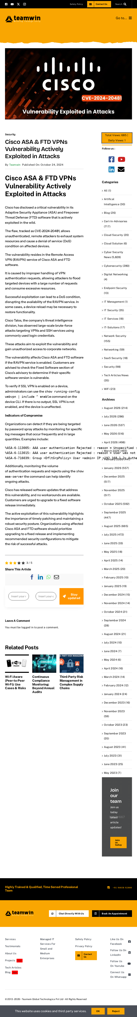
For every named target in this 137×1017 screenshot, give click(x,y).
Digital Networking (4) (116, 277)
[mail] (121, 169)
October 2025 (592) (116, 503)
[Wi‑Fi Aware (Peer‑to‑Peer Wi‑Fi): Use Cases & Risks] (17, 656)
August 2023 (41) (115, 747)
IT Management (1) (116, 301)
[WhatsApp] (48, 579)
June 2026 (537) (114, 425)
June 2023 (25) (113, 764)
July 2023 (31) (113, 755)
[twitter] (18, 4)
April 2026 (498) (114, 442)
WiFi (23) (109, 389)
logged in (27, 627)
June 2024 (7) (112, 651)
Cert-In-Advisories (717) (115, 224)
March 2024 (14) (114, 677)
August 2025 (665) (116, 526)
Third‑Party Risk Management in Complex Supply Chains (71, 682)
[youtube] (12, 4)
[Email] (56, 579)
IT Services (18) (114, 318)
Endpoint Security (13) (115, 290)
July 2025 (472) (114, 534)
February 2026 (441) (117, 459)
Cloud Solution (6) (115, 243)
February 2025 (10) (116, 577)
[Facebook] (32, 579)
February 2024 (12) (116, 685)
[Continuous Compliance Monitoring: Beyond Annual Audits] (44, 656)
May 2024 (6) (112, 659)
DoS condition (69, 297)
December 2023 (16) (117, 702)
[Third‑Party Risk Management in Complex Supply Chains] (72, 656)
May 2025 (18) (113, 551)
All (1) (107, 190)
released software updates (39, 490)
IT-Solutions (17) (114, 327)
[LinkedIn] (40, 579)
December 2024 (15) (117, 594)
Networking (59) (114, 349)
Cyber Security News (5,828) (113, 255)
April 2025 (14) (113, 560)
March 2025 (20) (114, 569)
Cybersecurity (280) (117, 265)
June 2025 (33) (113, 543)
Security (10, 134)
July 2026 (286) (114, 416)
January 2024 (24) (115, 694)
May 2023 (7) (112, 772)
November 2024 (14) (117, 603)
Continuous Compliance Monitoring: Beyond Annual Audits (43, 684)
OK (98, 1011)
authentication (19, 471)
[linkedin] (111, 169)
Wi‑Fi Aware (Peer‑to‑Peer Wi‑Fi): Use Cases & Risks (15, 682)
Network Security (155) (115, 338)
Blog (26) (110, 212)
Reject (116, 1011)
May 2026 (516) (114, 433)
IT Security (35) (114, 310)
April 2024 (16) (113, 668)
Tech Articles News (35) (116, 378)
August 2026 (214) (116, 408)
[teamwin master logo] (22, 16)
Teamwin (15, 164)
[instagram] (24, 4)
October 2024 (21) (115, 611)
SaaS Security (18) (116, 358)
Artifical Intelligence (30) (114, 202)
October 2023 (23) (116, 724)
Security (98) (112, 366)
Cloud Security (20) (116, 235)
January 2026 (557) (116, 468)
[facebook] (6, 4)
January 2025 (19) (115, 586)
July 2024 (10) (113, 642)
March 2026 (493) (115, 450)
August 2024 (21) (115, 634)
